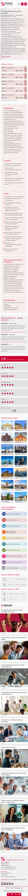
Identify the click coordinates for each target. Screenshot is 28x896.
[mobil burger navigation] (18, 4)
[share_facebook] (12, 894)
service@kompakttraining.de (18, 879)
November (17, 584)
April (10, 599)
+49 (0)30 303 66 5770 (9, 876)
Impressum (21, 891)
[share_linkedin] (19, 894)
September (23, 579)
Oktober (10, 584)
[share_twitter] (16, 894)
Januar (10, 593)
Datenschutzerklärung (10, 891)
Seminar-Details (5, 56)
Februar (17, 593)
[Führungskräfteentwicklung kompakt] (22, 4)
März (23, 593)
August (16, 579)
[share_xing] (8, 894)
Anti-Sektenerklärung (16, 888)
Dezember (23, 584)
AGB (7, 888)
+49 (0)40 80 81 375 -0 (9, 867)
